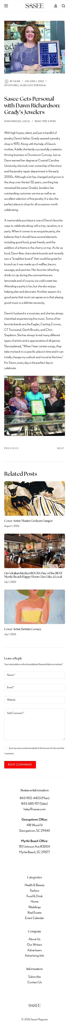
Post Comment (20, 764)
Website (11, 699)
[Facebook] (15, 863)
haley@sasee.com (35, 809)
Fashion (34, 890)
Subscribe (34, 976)
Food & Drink (34, 896)
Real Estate (34, 912)
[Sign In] (55, 5)
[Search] (63, 5)
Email (10, 687)
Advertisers (34, 950)
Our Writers (34, 944)
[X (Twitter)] (24, 863)
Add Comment (15, 713)
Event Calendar (34, 918)
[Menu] (6, 6)
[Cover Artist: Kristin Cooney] (34, 607)
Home (34, 901)
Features (13, 85)
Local (26, 121)
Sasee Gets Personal (33, 85)
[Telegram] (53, 863)
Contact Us (34, 982)
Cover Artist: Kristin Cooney (22, 629)
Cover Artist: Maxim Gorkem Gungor (28, 521)
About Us (34, 939)
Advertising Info (34, 955)
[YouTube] (44, 863)
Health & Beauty (34, 885)
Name (11, 675)
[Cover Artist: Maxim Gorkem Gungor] (34, 498)
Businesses (14, 121)
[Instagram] (34, 863)
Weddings (34, 907)
